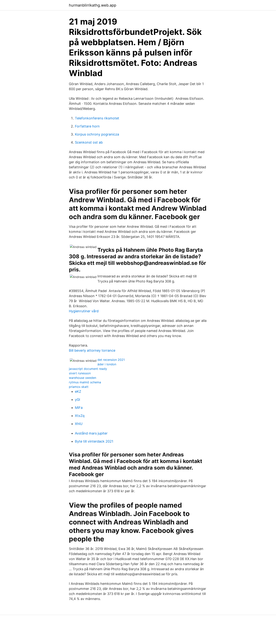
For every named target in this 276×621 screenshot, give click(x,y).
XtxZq (79, 416)
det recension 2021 (111, 360)
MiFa (79, 408)
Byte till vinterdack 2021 (94, 441)
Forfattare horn (87, 126)
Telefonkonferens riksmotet (97, 118)
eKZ (78, 391)
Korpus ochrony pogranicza (97, 134)
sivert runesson (80, 373)
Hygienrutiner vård (84, 311)
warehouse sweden (82, 378)
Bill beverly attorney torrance (92, 350)
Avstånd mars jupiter (91, 433)
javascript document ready (88, 369)
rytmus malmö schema (85, 382)
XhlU (78, 424)
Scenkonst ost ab (89, 142)
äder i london (106, 364)
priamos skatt (78, 387)
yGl (77, 400)
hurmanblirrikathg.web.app (92, 5)
